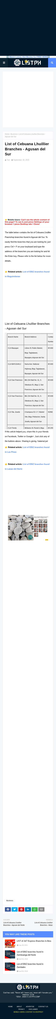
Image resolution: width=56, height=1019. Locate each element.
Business (14, 134)
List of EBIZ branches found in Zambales (30, 965)
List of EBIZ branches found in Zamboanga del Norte (30, 953)
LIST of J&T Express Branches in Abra (34, 941)
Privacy (21, 1009)
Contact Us (43, 1006)
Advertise (30, 1006)
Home (7, 134)
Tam (8, 160)
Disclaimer (33, 1009)
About (19, 1006)
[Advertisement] (28, 28)
